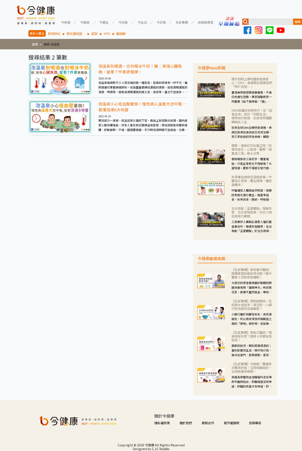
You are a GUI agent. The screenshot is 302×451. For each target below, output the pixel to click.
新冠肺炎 (54, 33)
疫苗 (94, 33)
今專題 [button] (84, 22)
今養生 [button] (104, 22)
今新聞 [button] (65, 22)
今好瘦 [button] (123, 22)
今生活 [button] (142, 22)
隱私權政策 (162, 422)
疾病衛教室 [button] (205, 22)
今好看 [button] (161, 22)
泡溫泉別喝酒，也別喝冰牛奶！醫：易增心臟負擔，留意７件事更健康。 (140, 69)
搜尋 (297, 21)
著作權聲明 (231, 422)
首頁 (35, 44)
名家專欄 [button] (182, 22)
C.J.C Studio (160, 448)
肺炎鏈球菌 (76, 33)
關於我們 (186, 422)
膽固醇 (121, 33)
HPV (107, 33)
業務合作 (208, 422)
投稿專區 (255, 422)
